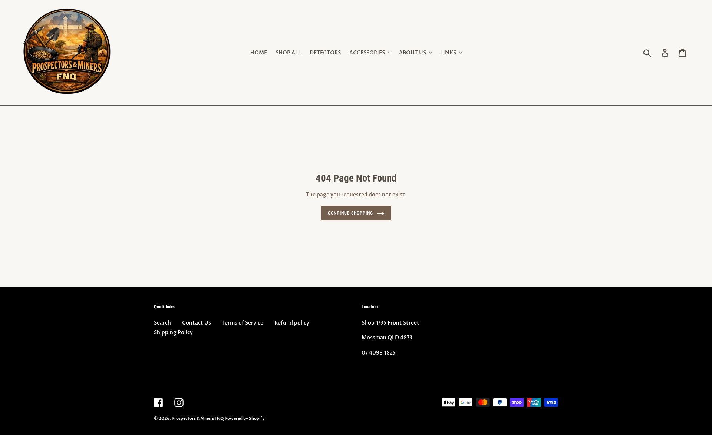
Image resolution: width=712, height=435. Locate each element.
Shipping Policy (173, 332)
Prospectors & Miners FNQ (198, 418)
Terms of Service (242, 322)
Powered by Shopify (244, 418)
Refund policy (291, 322)
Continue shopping (350, 213)
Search (162, 322)
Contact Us (196, 322)
